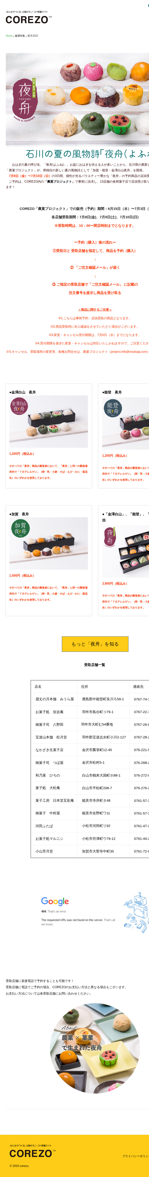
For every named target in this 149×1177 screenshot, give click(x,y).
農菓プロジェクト (59, 181)
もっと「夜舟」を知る (95, 644)
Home (9, 35)
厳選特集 (20, 35)
